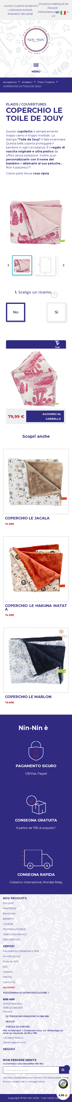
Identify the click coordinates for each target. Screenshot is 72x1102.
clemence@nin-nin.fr (14, 1042)
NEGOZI (10, 1021)
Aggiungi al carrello (51, 416)
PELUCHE (8, 903)
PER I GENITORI (11, 939)
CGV (5, 966)
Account (9, 987)
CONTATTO (9, 982)
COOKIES (8, 972)
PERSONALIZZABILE (14, 929)
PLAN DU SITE (11, 961)
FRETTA (7, 977)
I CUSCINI (8, 924)
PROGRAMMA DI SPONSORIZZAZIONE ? (26, 992)
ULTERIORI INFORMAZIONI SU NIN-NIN (27, 1016)
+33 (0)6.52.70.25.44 (13, 1037)
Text (57, 347)
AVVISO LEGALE (11, 956)
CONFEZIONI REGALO (14, 934)
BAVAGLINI (9, 913)
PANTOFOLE (10, 908)
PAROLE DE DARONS (18, 1026)
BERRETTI (8, 918)
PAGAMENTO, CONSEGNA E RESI (21, 951)
